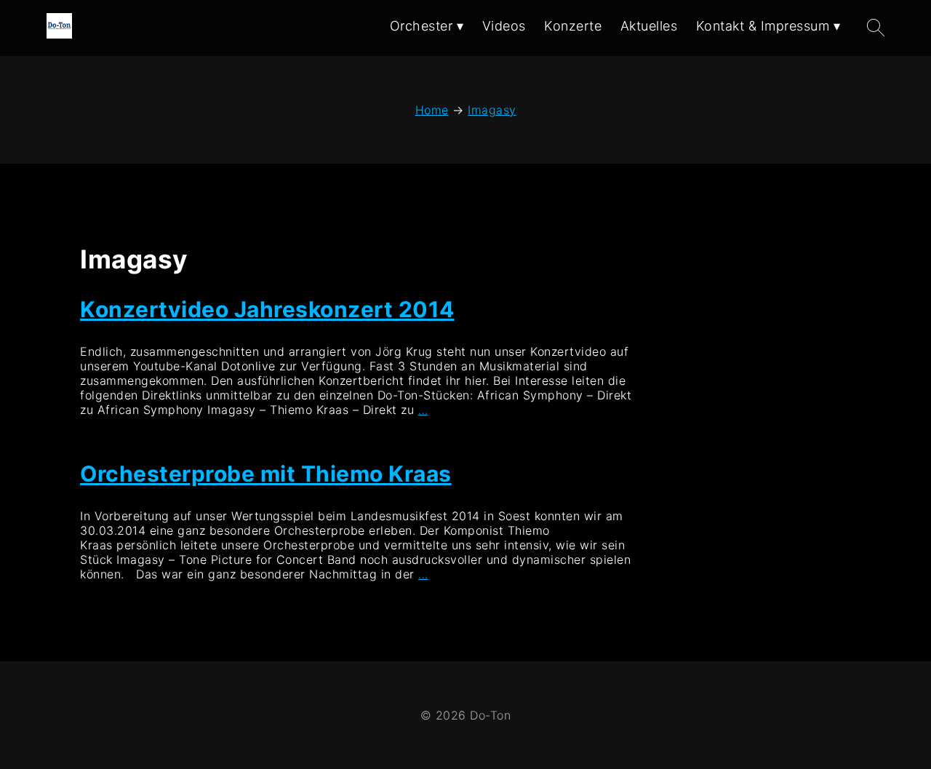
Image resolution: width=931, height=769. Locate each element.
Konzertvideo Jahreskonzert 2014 (267, 309)
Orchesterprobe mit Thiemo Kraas (266, 474)
